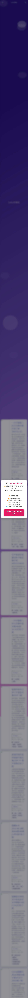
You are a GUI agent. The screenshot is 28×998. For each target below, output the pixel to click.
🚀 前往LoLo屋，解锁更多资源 (14, 512)
